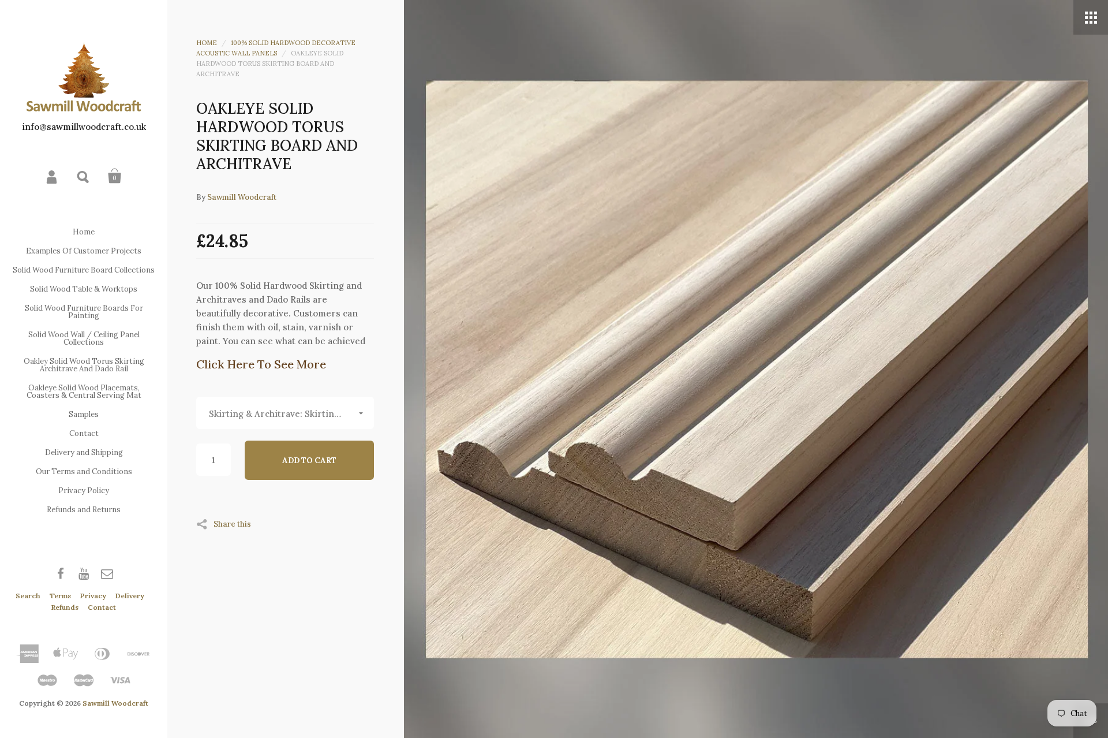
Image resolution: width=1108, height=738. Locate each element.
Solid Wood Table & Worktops (83, 289)
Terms (60, 595)
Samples (84, 414)
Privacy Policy (83, 490)
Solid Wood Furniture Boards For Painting (84, 311)
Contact (84, 433)
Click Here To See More (261, 364)
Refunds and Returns (84, 510)
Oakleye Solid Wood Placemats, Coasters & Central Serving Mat (84, 391)
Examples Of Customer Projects (83, 251)
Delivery (129, 595)
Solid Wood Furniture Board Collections (84, 270)
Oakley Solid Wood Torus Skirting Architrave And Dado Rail (84, 365)
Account (52, 176)
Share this (232, 523)
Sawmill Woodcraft (115, 703)
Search (83, 176)
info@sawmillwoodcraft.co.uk (84, 126)
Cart (114, 176)
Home (84, 232)
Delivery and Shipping (84, 452)
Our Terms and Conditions (84, 471)
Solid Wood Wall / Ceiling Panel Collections (84, 338)
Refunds (64, 607)
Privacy (93, 595)
